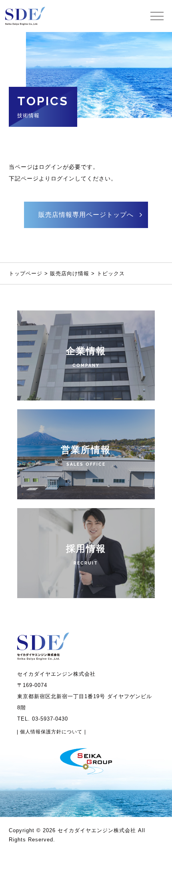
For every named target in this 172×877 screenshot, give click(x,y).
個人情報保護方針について (51, 732)
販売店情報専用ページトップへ (86, 214)
